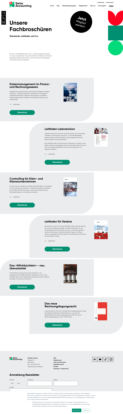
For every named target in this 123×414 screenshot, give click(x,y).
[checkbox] (18, 383)
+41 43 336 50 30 (35, 364)
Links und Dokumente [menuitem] (60, 362)
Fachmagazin (102, 5)
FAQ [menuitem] (55, 358)
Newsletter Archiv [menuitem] (59, 364)
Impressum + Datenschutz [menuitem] (61, 368)
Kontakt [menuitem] (56, 366)
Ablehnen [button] (86, 410)
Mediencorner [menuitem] (58, 360)
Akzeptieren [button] (76, 410)
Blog (58, 5)
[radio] (12, 383)
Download (57, 325)
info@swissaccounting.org (35, 366)
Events (52, 5)
